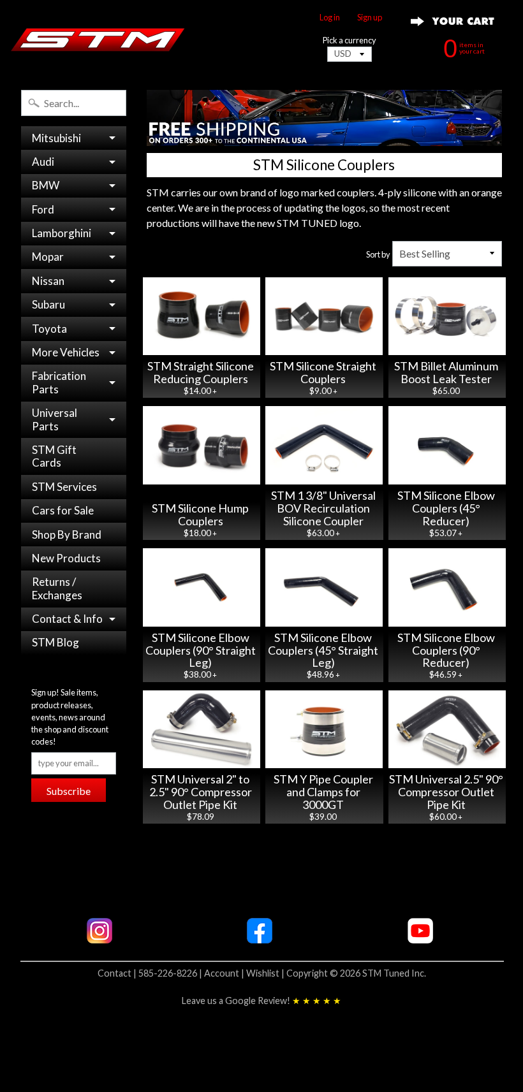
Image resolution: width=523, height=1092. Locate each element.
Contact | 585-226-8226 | (151, 973)
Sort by (378, 254)
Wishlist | (266, 973)
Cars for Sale (63, 510)
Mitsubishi (56, 138)
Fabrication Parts (59, 382)
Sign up (369, 17)
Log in (330, 17)
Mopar (48, 256)
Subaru (48, 304)
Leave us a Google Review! (261, 1000)
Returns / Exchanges (57, 588)
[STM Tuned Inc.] (98, 39)
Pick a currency (349, 40)
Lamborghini (61, 233)
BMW (45, 185)
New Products (66, 558)
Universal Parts (54, 419)
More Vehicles (65, 352)
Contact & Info (67, 618)
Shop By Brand (66, 534)
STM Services (64, 486)
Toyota (49, 328)
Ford (43, 209)
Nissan (48, 281)
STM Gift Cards (54, 456)
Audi (43, 161)
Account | (225, 973)
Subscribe (69, 791)
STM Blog (55, 642)
